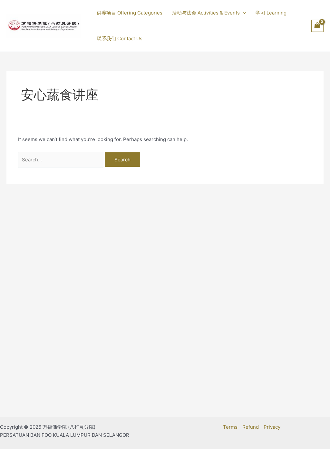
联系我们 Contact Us (119, 38)
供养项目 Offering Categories (129, 13)
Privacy (272, 427)
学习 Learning (271, 13)
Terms (230, 427)
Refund (250, 427)
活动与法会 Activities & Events (206, 13)
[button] (243, 13)
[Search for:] (61, 160)
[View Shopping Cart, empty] (317, 26)
